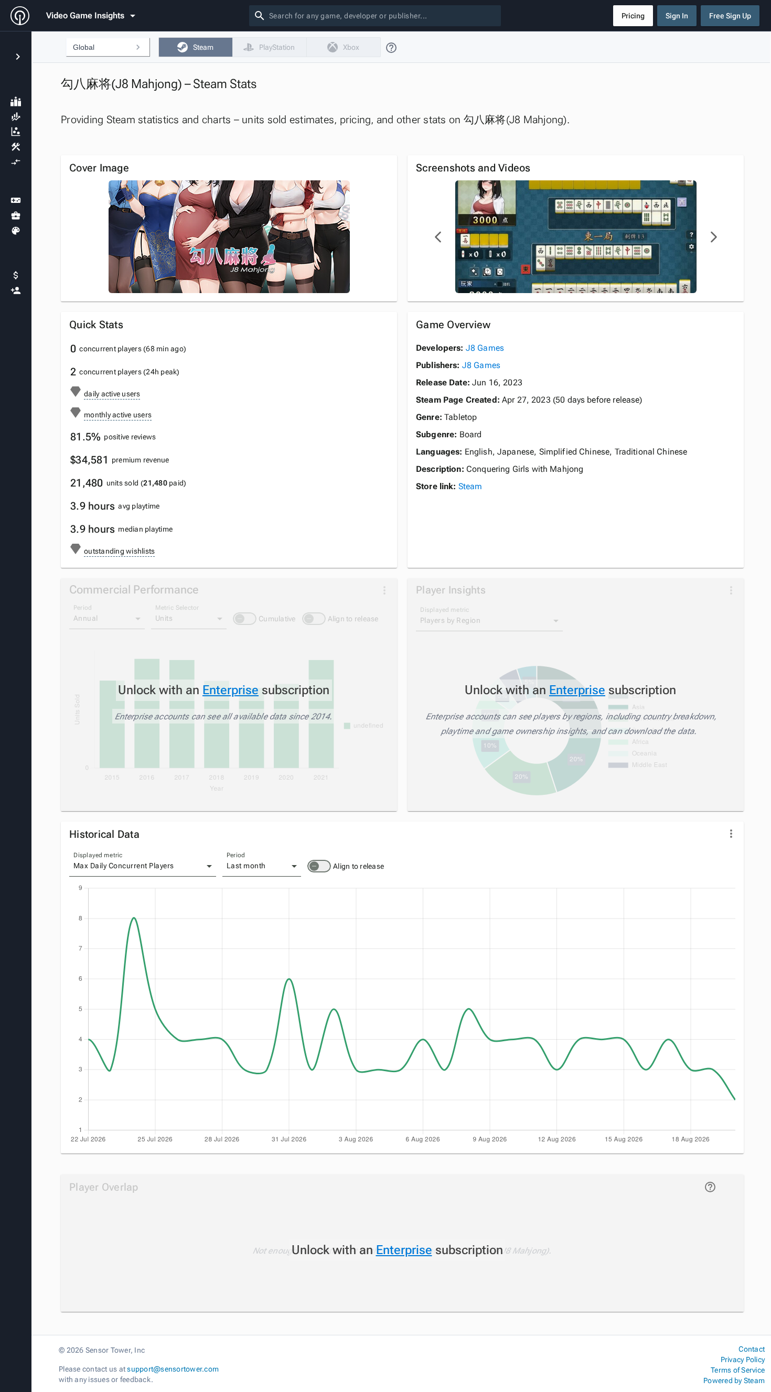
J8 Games (485, 348)
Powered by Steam (734, 1380)
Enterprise (230, 690)
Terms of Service (738, 1370)
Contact (751, 1349)
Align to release (358, 866)
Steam (470, 486)
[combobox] (383, 16)
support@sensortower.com (173, 1369)
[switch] (319, 866)
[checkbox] (195, 47)
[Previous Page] (438, 237)
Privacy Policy (743, 1359)
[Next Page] (713, 237)
